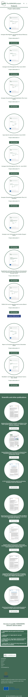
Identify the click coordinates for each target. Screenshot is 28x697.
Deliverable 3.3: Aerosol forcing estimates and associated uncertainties (13, 644)
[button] (23, 3)
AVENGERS (3, 658)
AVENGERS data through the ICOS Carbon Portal (12, 632)
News (2, 662)
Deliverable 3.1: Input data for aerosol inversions (11, 635)
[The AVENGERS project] (11, 3)
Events (2, 661)
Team (2, 665)
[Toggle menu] (26, 3)
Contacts (3, 660)
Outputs (3, 664)
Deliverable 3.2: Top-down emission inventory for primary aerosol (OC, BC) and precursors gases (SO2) (13, 640)
